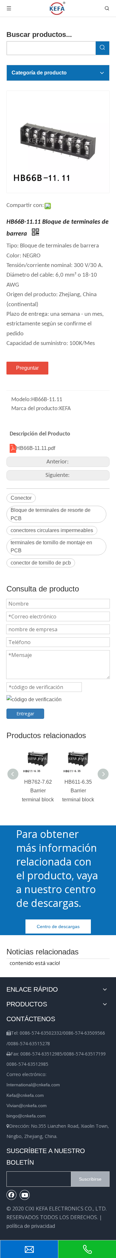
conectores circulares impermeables (52, 530)
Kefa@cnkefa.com (25, 1095)
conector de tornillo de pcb (41, 562)
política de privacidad (30, 1226)
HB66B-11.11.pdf (35, 448)
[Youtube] (25, 1195)
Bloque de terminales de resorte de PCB (51, 514)
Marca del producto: (35, 409)
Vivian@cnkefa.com (26, 1105)
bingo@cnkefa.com (26, 1115)
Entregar (25, 714)
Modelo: (21, 400)
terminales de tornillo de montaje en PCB (51, 547)
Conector (21, 498)
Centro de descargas (58, 926)
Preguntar (27, 368)
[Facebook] (11, 1195)
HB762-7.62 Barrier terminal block (38, 790)
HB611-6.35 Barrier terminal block (78, 790)
